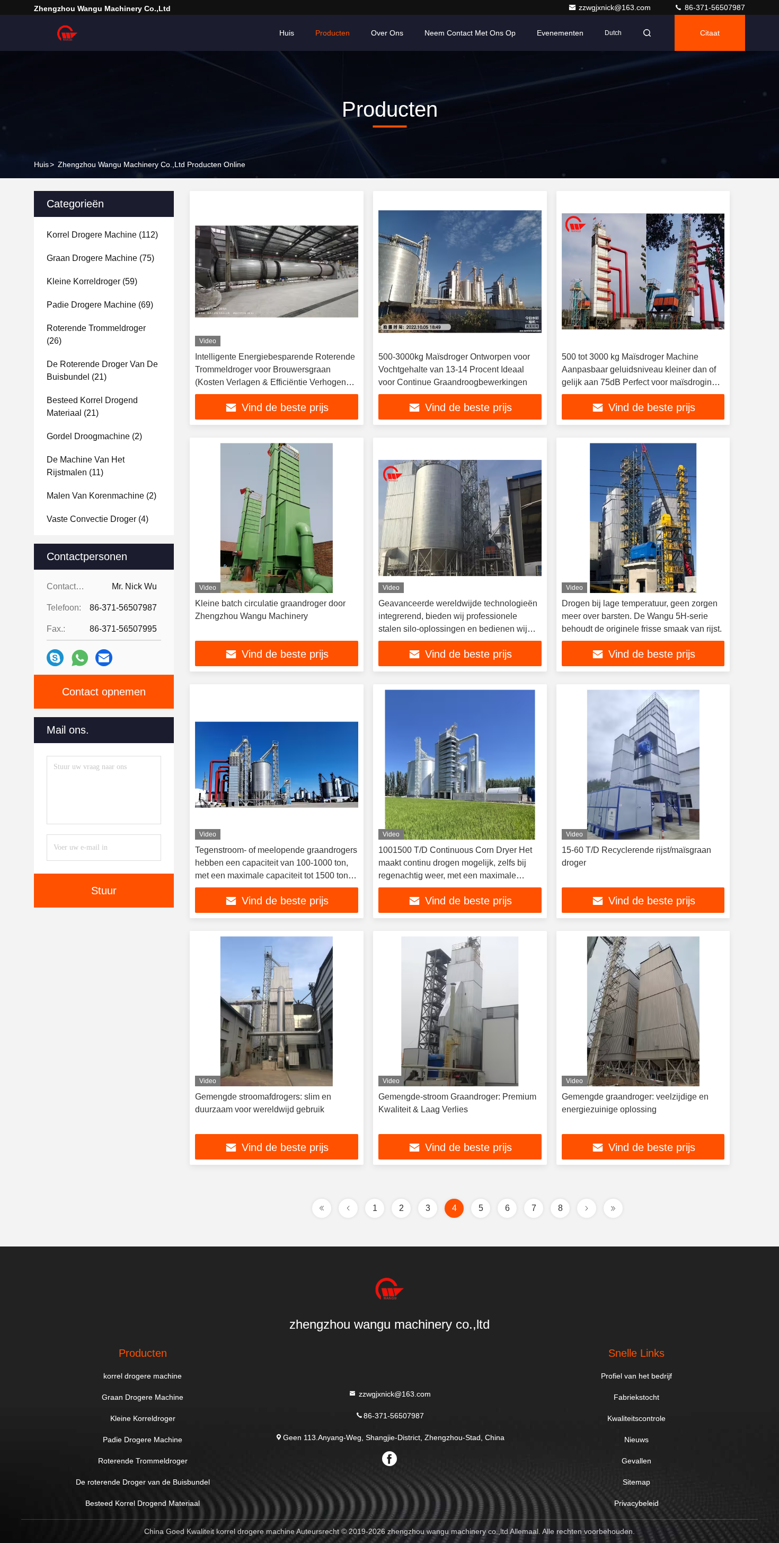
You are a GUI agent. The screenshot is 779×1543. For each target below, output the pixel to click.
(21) (102, 370)
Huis (286, 33)
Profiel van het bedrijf (636, 1376)
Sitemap (636, 1482)
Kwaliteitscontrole (636, 1418)
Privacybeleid (636, 1503)
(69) (100, 304)
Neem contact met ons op (470, 33)
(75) (100, 258)
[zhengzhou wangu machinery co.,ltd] (67, 33)
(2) (94, 436)
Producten (332, 33)
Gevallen (636, 1461)
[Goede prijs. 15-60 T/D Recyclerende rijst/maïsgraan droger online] (643, 765)
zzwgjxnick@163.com (616, 7)
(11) (86, 466)
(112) (102, 234)
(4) (97, 519)
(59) (92, 281)
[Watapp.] (80, 658)
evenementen (560, 33)
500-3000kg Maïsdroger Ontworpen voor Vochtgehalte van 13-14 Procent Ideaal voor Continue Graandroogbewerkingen (454, 369)
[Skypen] (55, 658)
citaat (710, 33)
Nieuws (636, 1439)
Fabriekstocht (636, 1397)
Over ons (387, 33)
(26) (96, 334)
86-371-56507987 (714, 7)
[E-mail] (104, 658)
